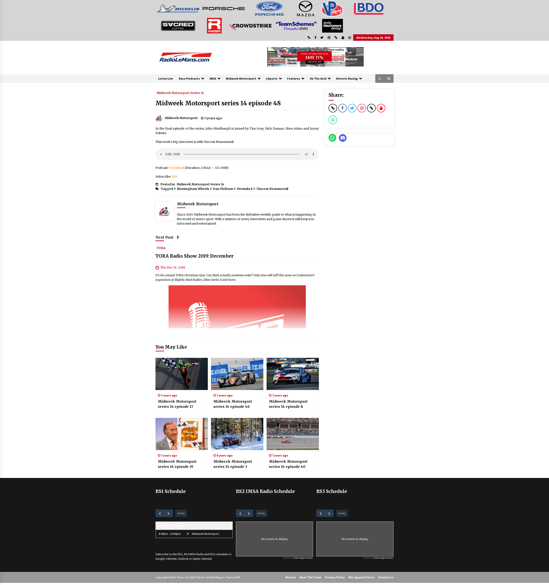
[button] (379, 78)
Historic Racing (347, 78)
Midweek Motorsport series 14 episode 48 (218, 103)
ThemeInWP (233, 577)
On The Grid (318, 78)
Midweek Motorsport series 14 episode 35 (177, 464)
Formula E (245, 189)
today (181, 513)
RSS (175, 176)
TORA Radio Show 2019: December (194, 256)
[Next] (168, 513)
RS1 (180, 554)
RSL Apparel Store (361, 577)
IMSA (213, 78)
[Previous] (159, 513)
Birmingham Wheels (193, 189)
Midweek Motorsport (241, 78)
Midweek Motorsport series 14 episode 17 (177, 404)
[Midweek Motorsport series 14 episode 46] (237, 374)
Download (176, 168)
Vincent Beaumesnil (272, 189)
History (290, 577)
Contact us (386, 577)
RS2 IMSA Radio (194, 554)
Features (293, 78)
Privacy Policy (335, 577)
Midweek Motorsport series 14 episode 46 (232, 404)
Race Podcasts (189, 78)
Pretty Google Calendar (303, 557)
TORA (161, 247)
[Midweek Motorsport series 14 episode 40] (293, 434)
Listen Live (165, 78)
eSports (272, 78)
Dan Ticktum (223, 189)
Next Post (164, 237)
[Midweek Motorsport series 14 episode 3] (237, 434)
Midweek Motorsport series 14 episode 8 (288, 404)
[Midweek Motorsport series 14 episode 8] (293, 374)
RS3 (212, 554)
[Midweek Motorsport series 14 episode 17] (181, 374)
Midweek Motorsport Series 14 (180, 92)
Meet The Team (310, 577)
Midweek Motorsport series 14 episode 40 (288, 464)
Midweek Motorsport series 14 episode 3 (232, 464)
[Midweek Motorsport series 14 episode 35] (181, 434)
